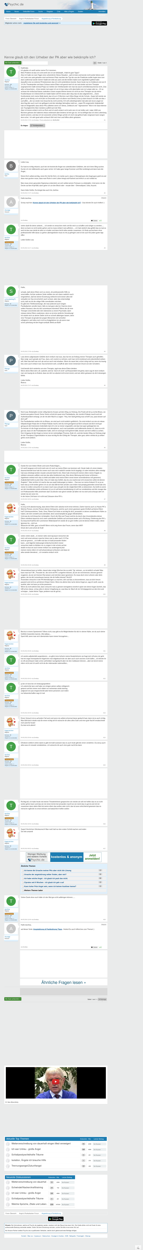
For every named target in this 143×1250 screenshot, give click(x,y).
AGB (66, 1236)
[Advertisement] (63, 613)
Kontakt (23, 1236)
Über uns (30, 1236)
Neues (16, 11)
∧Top (138, 1247)
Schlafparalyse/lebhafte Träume (27, 1154)
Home (8, 11)
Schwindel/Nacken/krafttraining (27, 1187)
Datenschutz (46, 1236)
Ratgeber (50, 11)
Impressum (37, 1236)
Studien (80, 11)
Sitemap (87, 1236)
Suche (40, 11)
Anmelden (102, 11)
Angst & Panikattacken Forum (29, 1213)
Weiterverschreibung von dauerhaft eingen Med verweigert (41, 1143)
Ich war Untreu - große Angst (26, 1149)
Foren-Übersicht (11, 1213)
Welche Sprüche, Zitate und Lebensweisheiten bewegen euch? (43, 1203)
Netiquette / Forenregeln (76, 1236)
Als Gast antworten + (13, 63)
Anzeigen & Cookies (57, 1236)
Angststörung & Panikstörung (51, 1213)
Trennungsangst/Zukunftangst (26, 1165)
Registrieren (101, 15)
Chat (58, 11)
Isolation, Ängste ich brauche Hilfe (29, 1160)
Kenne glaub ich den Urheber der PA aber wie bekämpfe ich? (50, 56)
